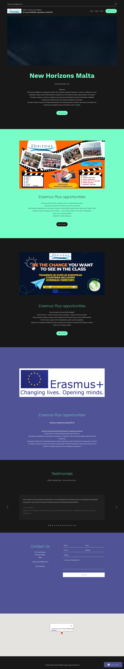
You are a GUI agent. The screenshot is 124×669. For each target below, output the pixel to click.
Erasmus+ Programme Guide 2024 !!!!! (62, 422)
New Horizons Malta (32, 10)
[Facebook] (116, 4)
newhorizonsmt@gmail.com (14, 4)
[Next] (116, 507)
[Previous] (7, 507)
